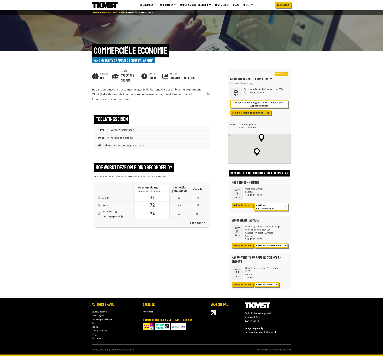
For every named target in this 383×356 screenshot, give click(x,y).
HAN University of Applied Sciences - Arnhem (123, 60)
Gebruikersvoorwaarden (122, 349)
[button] (261, 138)
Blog (94, 334)
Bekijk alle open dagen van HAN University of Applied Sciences (259, 104)
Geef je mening (99, 330)
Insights (95, 326)
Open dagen (98, 315)
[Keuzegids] (178, 326)
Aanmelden (283, 5)
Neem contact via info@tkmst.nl (260, 332)
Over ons (96, 338)
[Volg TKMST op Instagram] (213, 314)
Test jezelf (97, 323)
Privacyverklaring (100, 349)
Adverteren (148, 311)
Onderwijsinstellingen (102, 319)
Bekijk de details (242, 205)
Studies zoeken (99, 311)
